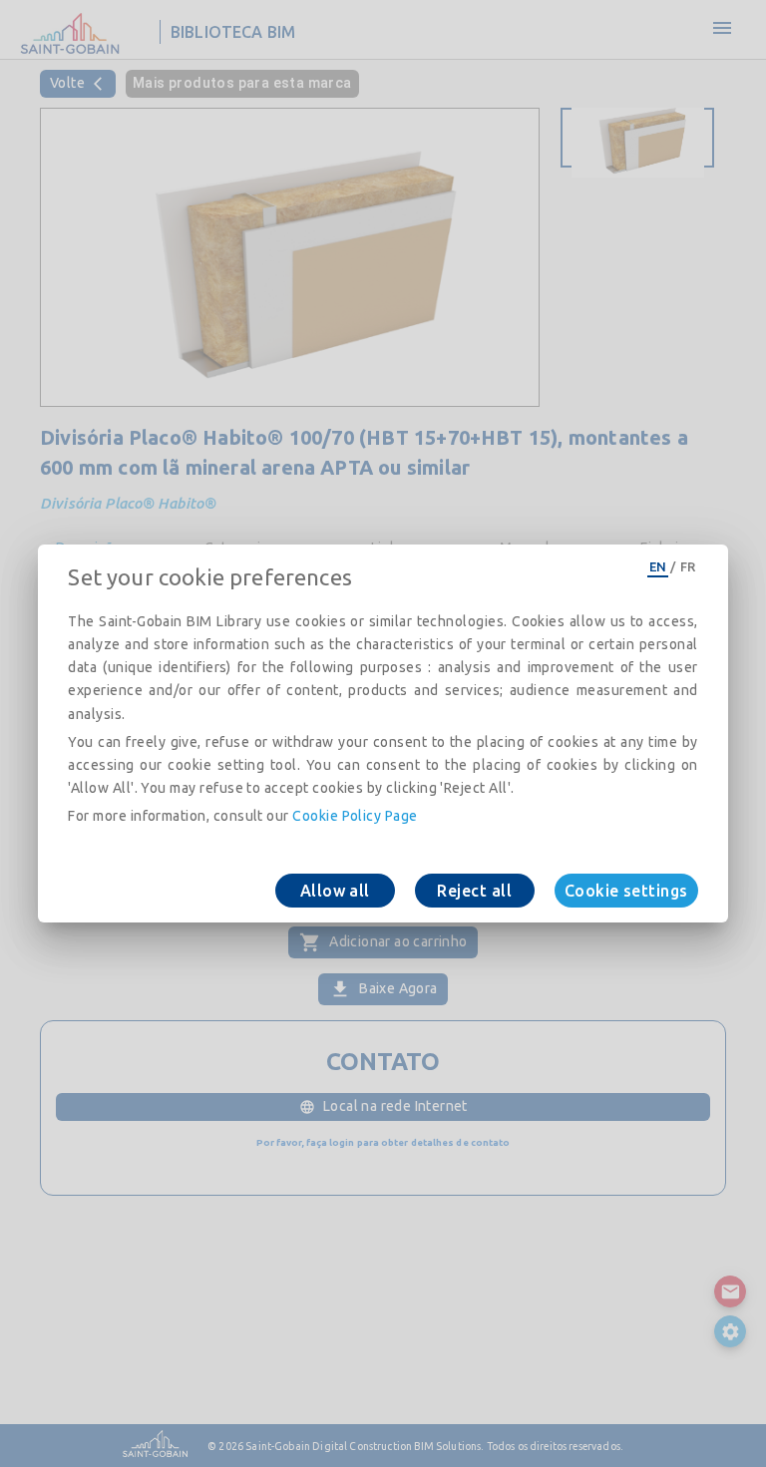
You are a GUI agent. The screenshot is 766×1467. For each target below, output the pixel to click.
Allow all (335, 891)
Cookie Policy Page (354, 816)
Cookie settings (626, 891)
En (658, 566)
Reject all (474, 891)
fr (688, 566)
